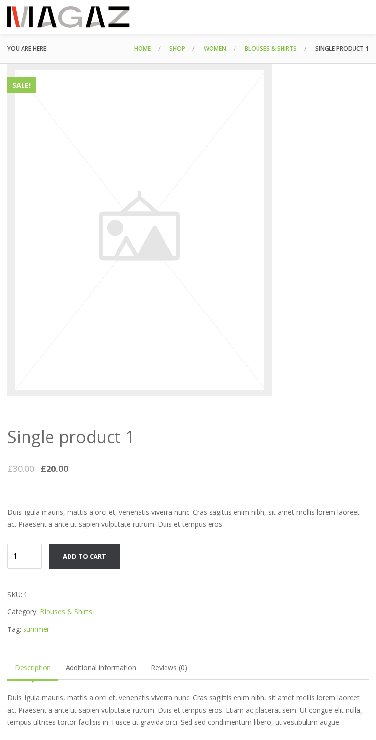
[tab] (32, 667)
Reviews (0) (169, 667)
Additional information (101, 667)
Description (33, 667)
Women (215, 49)
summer (36, 629)
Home (142, 49)
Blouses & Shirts (271, 49)
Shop (177, 49)
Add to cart (84, 556)
